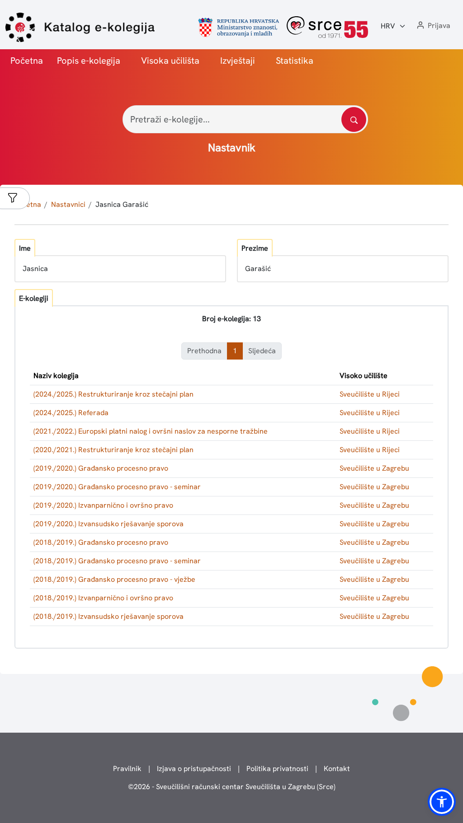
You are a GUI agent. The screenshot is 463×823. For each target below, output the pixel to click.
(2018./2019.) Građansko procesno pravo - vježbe (114, 579)
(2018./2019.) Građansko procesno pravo (100, 542)
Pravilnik (127, 768)
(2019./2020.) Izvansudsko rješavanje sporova (108, 523)
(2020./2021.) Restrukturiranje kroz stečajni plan (113, 449)
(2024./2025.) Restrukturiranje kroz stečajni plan (113, 394)
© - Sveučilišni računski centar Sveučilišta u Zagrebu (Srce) (231, 786)
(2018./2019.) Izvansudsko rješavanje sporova (108, 616)
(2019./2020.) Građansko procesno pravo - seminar (117, 486)
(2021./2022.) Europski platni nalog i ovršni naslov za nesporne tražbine (150, 431)
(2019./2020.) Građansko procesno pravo (100, 468)
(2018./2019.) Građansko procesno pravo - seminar (117, 561)
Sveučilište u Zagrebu (374, 468)
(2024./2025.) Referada (71, 412)
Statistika (294, 60)
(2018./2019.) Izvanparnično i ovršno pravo (103, 598)
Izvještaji (237, 60)
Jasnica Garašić (121, 204)
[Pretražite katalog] (353, 119)
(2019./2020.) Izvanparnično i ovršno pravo (103, 505)
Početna (26, 60)
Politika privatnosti (277, 768)
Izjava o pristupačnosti (194, 768)
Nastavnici (68, 204)
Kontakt (337, 768)
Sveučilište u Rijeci (370, 394)
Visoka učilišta (170, 60)
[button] (432, 26)
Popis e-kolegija (88, 60)
